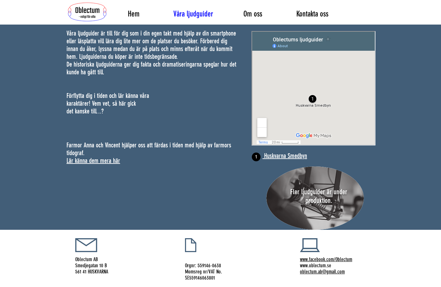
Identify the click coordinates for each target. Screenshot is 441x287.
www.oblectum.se (315, 265)
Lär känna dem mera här (93, 161)
